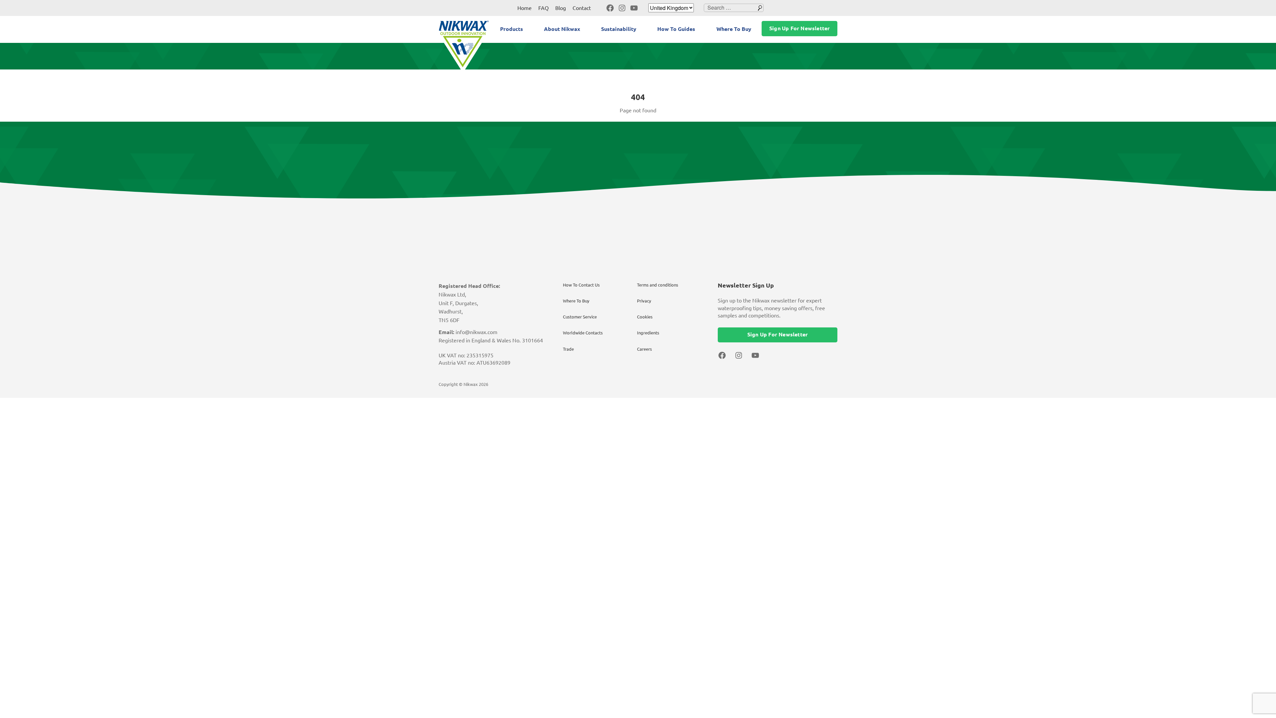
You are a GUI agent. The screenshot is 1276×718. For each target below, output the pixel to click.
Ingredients (648, 332)
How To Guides (676, 29)
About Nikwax (562, 29)
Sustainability (618, 29)
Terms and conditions (657, 285)
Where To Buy (733, 29)
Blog (560, 8)
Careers (644, 349)
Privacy (644, 301)
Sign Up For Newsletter (799, 28)
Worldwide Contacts (583, 332)
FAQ (543, 8)
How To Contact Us (581, 285)
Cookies (645, 316)
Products (511, 29)
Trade (568, 349)
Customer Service (580, 316)
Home (524, 8)
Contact (582, 8)
